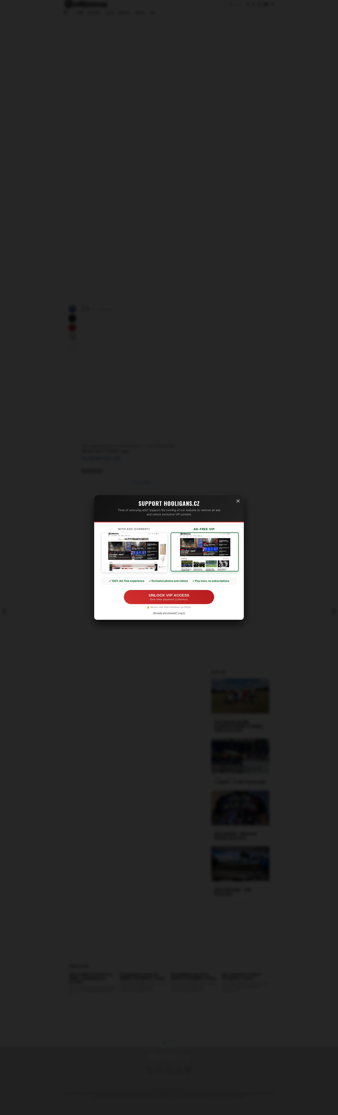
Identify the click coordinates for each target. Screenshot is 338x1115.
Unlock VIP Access (169, 597)
